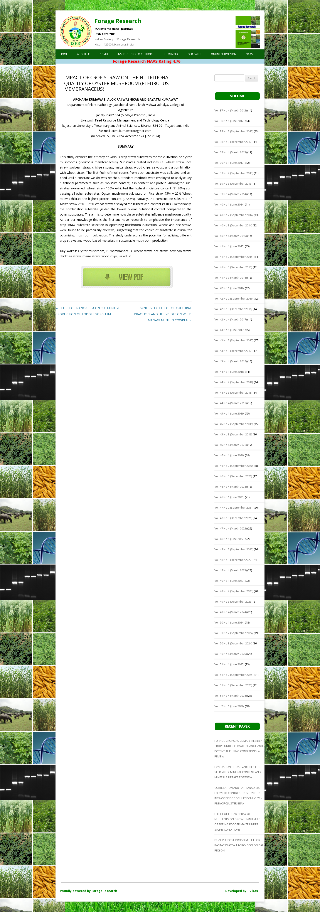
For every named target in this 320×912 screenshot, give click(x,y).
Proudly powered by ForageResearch (88, 891)
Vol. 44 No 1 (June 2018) (229, 372)
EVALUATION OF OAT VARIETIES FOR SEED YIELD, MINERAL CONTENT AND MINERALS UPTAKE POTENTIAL (237, 772)
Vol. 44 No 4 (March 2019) (230, 403)
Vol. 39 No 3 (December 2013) (233, 183)
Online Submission (223, 54)
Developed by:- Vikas (241, 891)
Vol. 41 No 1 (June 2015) (229, 246)
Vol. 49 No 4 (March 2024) (230, 612)
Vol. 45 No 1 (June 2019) (229, 413)
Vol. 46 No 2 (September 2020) (233, 466)
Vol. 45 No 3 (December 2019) (233, 434)
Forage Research (118, 21)
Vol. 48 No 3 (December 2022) (233, 560)
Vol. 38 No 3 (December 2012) (233, 142)
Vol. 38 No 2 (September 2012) (233, 131)
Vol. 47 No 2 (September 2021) (233, 507)
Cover (104, 54)
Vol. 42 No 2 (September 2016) (233, 298)
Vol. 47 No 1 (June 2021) (229, 497)
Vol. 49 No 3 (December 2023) (233, 602)
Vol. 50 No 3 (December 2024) (233, 643)
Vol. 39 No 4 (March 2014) (230, 194)
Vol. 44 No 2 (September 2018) (233, 382)
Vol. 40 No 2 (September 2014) (233, 215)
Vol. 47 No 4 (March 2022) (230, 528)
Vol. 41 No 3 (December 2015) (233, 267)
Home (63, 54)
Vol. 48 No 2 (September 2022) (233, 549)
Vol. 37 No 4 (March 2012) (230, 110)
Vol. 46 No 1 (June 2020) (229, 455)
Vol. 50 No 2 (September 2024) (233, 633)
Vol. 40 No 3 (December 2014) (233, 225)
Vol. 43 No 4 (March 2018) (230, 361)
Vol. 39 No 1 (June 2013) (229, 163)
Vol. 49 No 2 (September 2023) (233, 591)
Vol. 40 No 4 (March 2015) (230, 236)
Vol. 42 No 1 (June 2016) (229, 288)
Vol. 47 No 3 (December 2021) (233, 518)
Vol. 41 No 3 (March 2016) (230, 278)
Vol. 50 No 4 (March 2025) (230, 654)
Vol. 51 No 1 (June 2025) (229, 664)
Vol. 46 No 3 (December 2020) (233, 476)
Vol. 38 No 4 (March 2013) (230, 152)
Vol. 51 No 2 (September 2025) (233, 675)
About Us (83, 54)
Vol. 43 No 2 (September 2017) (233, 340)
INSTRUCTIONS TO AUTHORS (135, 54)
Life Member (170, 54)
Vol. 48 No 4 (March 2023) (230, 570)
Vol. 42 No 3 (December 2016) (233, 309)
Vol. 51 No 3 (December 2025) (233, 685)
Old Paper (194, 54)
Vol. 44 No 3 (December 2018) (233, 392)
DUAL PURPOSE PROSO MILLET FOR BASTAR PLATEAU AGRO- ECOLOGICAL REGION (238, 845)
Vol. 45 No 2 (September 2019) (233, 424)
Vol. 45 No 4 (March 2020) (230, 445)
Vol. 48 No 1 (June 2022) (229, 539)
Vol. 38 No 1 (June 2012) (229, 121)
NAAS (249, 54)
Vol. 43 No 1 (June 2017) (229, 330)
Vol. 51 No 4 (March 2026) (230, 696)
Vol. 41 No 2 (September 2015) (233, 257)
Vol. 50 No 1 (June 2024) (229, 622)
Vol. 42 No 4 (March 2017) (230, 319)
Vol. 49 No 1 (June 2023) (229, 581)
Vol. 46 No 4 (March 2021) (230, 487)
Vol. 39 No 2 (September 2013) (233, 173)
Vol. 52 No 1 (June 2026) (229, 706)
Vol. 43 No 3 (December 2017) (233, 351)
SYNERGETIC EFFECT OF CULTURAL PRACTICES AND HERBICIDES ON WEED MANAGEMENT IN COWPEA (163, 314)
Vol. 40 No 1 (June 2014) (229, 204)
